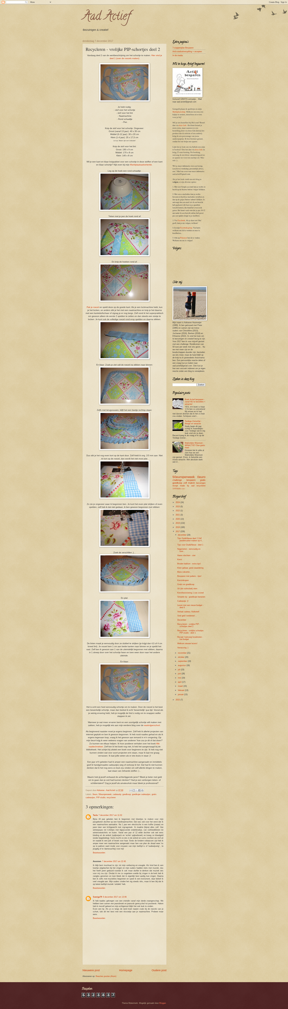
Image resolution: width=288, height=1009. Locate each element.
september (183, 661)
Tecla (95, 815)
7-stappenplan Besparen (183, 48)
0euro (95, 794)
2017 (178, 531)
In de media (177, 55)
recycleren (111, 797)
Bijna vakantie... (184, 572)
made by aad (187, 486)
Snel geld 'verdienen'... (187, 616)
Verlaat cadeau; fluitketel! (188, 612)
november (182, 653)
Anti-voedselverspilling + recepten (187, 51)
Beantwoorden (99, 853)
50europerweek (105, 794)
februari (181, 690)
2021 (178, 515)
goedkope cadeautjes (141, 794)
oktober (181, 657)
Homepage (125, 970)
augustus (182, 665)
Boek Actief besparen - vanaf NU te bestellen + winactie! (195, 401)
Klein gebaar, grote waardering (190, 568)
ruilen (183, 489)
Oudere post (159, 970)
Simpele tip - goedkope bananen (191, 597)
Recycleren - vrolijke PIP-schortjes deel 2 (188, 625)
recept (175, 486)
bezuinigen (201, 483)
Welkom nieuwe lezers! (187, 643)
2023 (178, 506)
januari (181, 694)
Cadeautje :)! (182, 601)
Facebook (181, 220)
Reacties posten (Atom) (106, 976)
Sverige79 (97, 897)
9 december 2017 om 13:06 (115, 897)
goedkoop (126, 794)
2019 (178, 523)
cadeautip (117, 794)
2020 (178, 519)
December (181, 620)
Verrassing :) (182, 648)
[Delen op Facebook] (139, 790)
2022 (178, 510)
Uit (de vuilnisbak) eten (187, 588)
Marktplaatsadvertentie (141, 165)
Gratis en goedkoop (185, 584)
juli (179, 669)
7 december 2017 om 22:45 (114, 861)
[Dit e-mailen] (130, 790)
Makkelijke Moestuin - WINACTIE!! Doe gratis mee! (195, 445)
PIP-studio (100, 797)
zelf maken (189, 483)
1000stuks (176, 489)
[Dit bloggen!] (133, 790)
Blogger (162, 1003)
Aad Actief (106, 17)
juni (180, 673)
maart (180, 686)
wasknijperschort (152, 725)
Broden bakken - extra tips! (189, 564)
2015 (178, 700)
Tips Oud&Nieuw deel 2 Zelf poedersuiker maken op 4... (190, 539)
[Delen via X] (136, 790)
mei (180, 678)
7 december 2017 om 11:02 (110, 815)
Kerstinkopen (183, 580)
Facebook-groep (186, 227)
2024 (178, 502)
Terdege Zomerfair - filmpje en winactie (193, 422)
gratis (203, 480)
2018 (178, 527)
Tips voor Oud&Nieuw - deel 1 (190, 545)
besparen (191, 480)
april (180, 682)
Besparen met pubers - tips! (189, 576)
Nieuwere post (91, 970)
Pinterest (183, 237)
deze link (182, 125)
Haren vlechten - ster (186, 555)
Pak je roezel (93, 307)
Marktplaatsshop (178, 111)
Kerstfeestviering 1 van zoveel (190, 593)
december (182, 535)
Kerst (179, 559)
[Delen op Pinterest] (142, 790)
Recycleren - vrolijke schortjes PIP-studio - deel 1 (190, 631)
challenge (177, 480)
